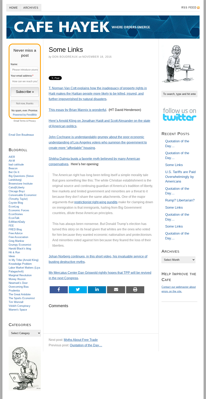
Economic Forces (19, 210)
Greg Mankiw (16, 240)
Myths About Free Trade (81, 340)
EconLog (14, 206)
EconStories (16, 214)
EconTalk (14, 218)
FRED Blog (15, 229)
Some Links (174, 165)
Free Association (18, 237)
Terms (23, 121)
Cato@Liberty (17, 187)
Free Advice (16, 233)
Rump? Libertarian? (180, 200)
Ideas (12, 256)
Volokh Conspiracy (19, 305)
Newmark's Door (18, 282)
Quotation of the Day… (86, 345)
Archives (30, 7)
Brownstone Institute (21, 183)
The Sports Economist (22, 298)
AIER (12, 156)
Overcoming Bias (19, 286)
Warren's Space (18, 309)
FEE (11, 225)
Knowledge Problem (20, 263)
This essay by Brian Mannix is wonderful (77, 110)
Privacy (32, 121)
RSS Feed (188, 7)
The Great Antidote (20, 294)
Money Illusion (17, 279)
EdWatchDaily (17, 221)
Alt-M (12, 160)
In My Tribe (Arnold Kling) (23, 260)
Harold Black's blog (20, 248)
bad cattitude (16, 164)
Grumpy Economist (20, 244)
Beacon (13, 168)
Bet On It (14, 172)
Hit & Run (14, 252)
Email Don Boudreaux (21, 134)
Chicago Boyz (17, 191)
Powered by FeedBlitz (25, 114)
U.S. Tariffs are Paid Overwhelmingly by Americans (180, 176)
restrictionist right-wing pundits (95, 202)
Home (13, 7)
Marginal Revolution (20, 275)
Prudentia (14, 290)
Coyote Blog (16, 202)
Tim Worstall (16, 302)
